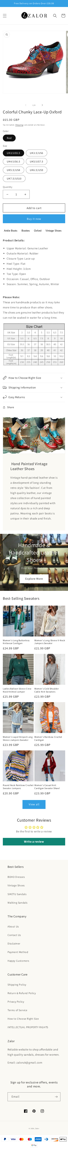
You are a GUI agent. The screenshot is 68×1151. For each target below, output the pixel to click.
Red (9, 138)
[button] (5, 16)
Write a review (34, 842)
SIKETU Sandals (17, 894)
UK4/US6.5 (13, 161)
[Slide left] (26, 105)
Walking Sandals (18, 902)
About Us (13, 926)
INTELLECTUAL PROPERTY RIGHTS (28, 1027)
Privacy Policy (16, 1001)
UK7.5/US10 (14, 178)
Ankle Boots (10, 230)
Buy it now (34, 219)
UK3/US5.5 (13, 153)
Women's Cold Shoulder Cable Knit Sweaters (46, 690)
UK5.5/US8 (13, 170)
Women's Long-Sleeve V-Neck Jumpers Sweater (49, 642)
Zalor (37, 1128)
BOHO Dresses (16, 877)
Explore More (34, 578)
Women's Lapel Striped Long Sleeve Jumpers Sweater (18, 738)
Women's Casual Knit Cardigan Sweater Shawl (47, 787)
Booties (26, 230)
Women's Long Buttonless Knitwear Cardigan (16, 642)
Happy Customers (18, 960)
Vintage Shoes (54, 230)
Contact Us (14, 935)
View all (34, 804)
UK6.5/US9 (36, 170)
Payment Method (18, 952)
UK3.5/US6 (36, 153)
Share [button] (10, 407)
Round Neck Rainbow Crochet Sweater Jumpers (18, 787)
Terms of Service (17, 1010)
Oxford (37, 230)
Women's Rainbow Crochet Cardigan (48, 738)
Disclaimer (14, 943)
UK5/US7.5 (36, 161)
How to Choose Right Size (23, 1018)
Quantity (7, 187)
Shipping (19, 125)
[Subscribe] (56, 1096)
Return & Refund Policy (22, 993)
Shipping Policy (17, 984)
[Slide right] (42, 105)
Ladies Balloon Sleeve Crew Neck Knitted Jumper (17, 690)
